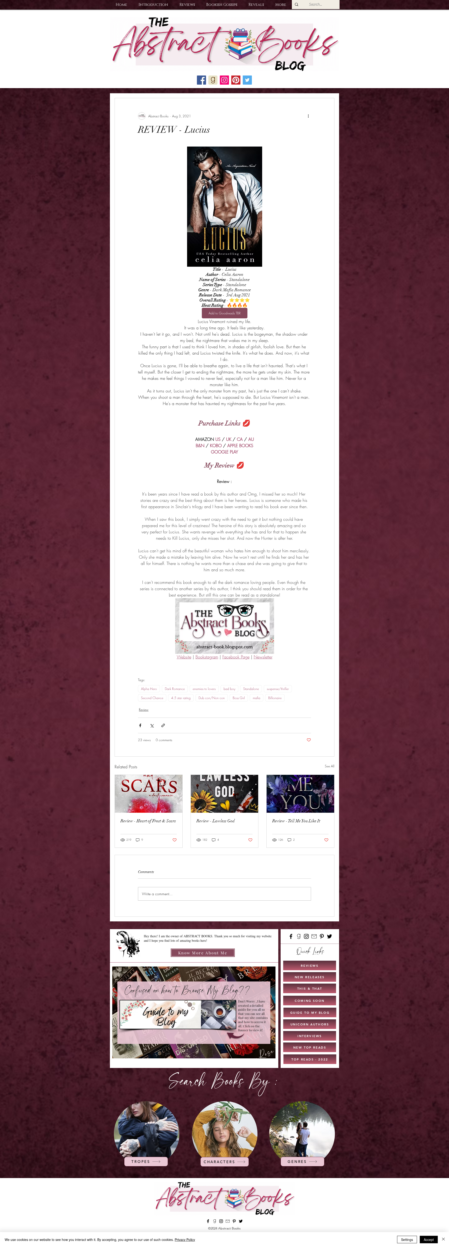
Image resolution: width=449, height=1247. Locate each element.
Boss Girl (239, 698)
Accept (429, 1239)
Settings (407, 1239)
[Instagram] (306, 936)
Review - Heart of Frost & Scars (148, 820)
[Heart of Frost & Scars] (148, 794)
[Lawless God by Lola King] (224, 794)
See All (329, 766)
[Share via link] (163, 725)
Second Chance (152, 698)
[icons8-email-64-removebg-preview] (314, 936)
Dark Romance (175, 688)
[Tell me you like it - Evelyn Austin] (300, 794)
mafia (256, 698)
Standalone (251, 688)
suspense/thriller (278, 688)
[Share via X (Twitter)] (151, 725)
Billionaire (275, 698)
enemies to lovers (204, 688)
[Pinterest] (322, 936)
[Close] (443, 1239)
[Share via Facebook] (140, 725)
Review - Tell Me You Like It (296, 820)
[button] (153, 4)
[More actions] (308, 116)
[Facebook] (291, 936)
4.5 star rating (181, 698)
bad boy (229, 688)
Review (143, 709)
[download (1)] (212, 80)
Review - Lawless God (215, 820)
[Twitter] (329, 936)
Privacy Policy (185, 1239)
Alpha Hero (149, 688)
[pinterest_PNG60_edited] (235, 80)
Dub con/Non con (212, 698)
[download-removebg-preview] (298, 936)
